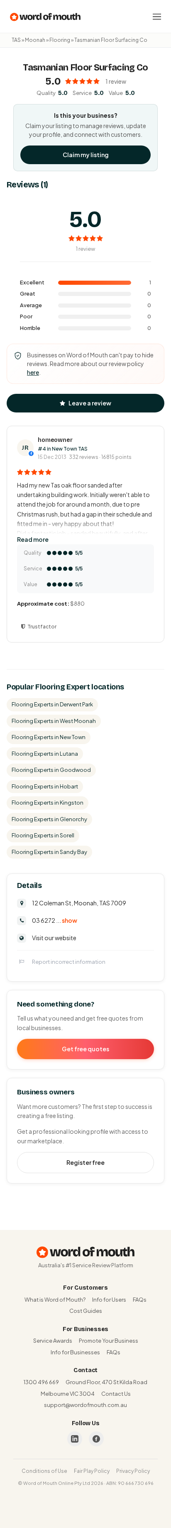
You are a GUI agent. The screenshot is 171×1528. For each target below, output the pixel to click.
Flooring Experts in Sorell (43, 835)
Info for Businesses (75, 1352)
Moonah (35, 40)
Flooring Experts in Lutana (45, 753)
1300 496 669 (41, 1382)
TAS (16, 40)
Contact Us (116, 1393)
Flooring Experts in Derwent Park (52, 704)
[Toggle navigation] (157, 16)
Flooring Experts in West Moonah (54, 721)
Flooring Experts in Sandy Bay (49, 852)
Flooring (59, 40)
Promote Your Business (108, 1340)
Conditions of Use (44, 1471)
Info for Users (109, 1299)
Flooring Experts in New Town (49, 737)
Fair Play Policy (92, 1471)
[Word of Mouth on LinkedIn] (74, 1438)
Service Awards (52, 1340)
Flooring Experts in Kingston (47, 802)
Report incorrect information (68, 961)
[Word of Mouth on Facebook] (96, 1438)
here (33, 372)
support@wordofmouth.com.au (85, 1405)
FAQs (140, 1299)
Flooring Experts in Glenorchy (49, 819)
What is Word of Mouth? (55, 1299)
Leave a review (89, 403)
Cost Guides (85, 1310)
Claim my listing (86, 154)
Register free (85, 1162)
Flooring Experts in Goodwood (51, 769)
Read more (33, 539)
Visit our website (54, 937)
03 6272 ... (54, 920)
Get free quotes (85, 1049)
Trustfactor (41, 626)
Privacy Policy (133, 1471)
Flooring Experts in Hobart (45, 786)
